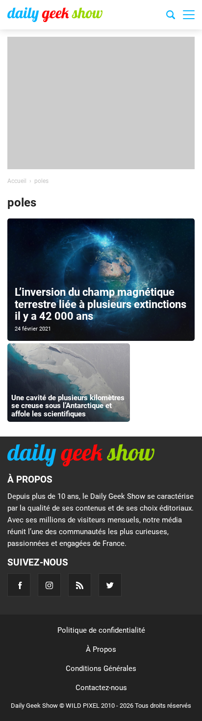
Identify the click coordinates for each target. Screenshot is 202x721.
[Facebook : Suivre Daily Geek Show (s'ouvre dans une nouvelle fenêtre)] (18, 584)
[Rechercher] (170, 16)
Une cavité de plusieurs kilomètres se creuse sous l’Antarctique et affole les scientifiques (68, 405)
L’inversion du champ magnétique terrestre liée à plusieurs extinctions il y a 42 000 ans (100, 304)
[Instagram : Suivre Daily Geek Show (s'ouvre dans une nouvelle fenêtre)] (49, 584)
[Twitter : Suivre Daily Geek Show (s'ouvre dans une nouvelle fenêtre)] (110, 584)
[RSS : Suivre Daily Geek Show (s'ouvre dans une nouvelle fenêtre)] (79, 584)
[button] (189, 15)
